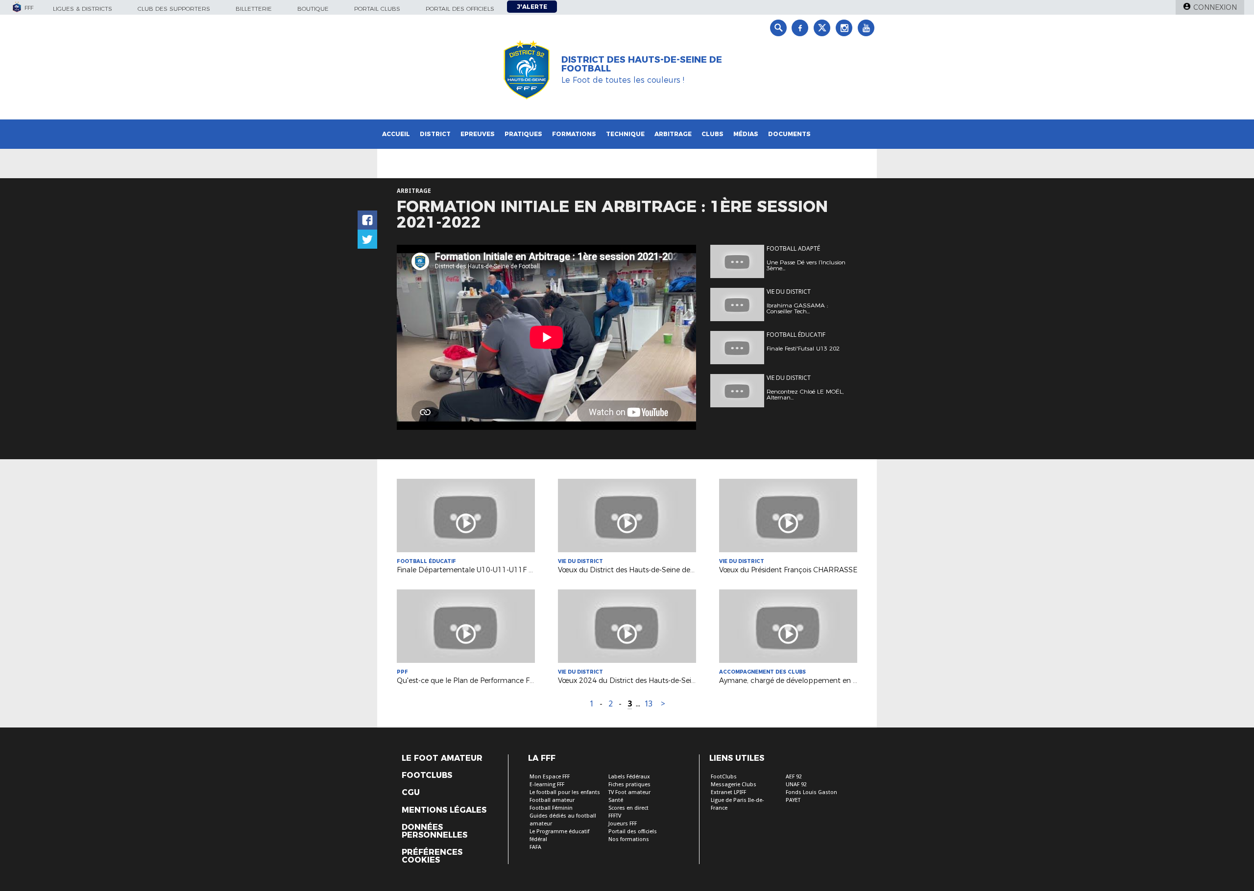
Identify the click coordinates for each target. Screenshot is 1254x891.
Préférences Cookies (432, 856)
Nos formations (628, 839)
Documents (789, 134)
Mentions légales (444, 810)
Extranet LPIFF (728, 792)
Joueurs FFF (622, 824)
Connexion (1215, 7)
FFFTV (614, 816)
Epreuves (477, 134)
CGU (411, 793)
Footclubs (427, 775)
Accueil (396, 134)
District (435, 134)
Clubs (712, 134)
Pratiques (523, 134)
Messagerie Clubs (733, 784)
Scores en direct (628, 808)
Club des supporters (174, 8)
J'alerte (532, 6)
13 (648, 703)
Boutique (313, 8)
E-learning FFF (547, 784)
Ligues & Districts (82, 8)
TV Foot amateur (629, 792)
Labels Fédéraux (629, 777)
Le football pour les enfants (565, 792)
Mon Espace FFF (550, 777)
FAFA (535, 847)
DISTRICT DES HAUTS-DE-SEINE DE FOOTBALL (641, 64)
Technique (625, 134)
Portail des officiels (460, 8)
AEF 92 (794, 777)
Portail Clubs (377, 8)
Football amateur (552, 800)
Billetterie (254, 8)
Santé (615, 800)
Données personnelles (434, 831)
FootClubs (724, 777)
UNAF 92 (796, 784)
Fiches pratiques (629, 784)
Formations (574, 134)
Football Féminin (551, 808)
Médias (745, 134)
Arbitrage (673, 134)
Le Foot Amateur (442, 758)
